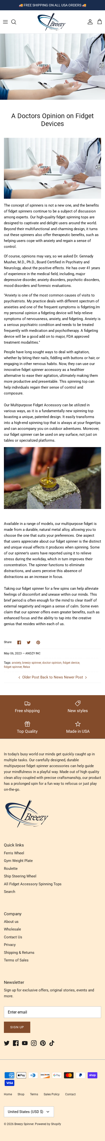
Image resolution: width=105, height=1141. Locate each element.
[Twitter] (7, 1043)
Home (8, 1094)
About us (11, 921)
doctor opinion (52, 662)
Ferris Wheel (14, 853)
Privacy (10, 945)
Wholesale (12, 929)
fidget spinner (13, 667)
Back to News (51, 677)
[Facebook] (16, 1043)
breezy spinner (31, 662)
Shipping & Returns (19, 952)
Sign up (17, 1027)
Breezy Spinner (23, 1124)
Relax (26, 667)
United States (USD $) (25, 1112)
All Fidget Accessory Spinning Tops (33, 884)
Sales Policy (52, 1094)
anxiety (16, 662)
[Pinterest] (43, 1043)
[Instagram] (34, 1043)
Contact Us (13, 937)
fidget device (71, 662)
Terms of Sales (16, 960)
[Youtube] (25, 1043)
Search (9, 891)
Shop (21, 1094)
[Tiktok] (52, 1043)
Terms (34, 1094)
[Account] (89, 21)
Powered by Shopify (48, 1124)
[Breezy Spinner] (52, 22)
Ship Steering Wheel (20, 876)
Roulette (11, 868)
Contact (70, 1094)
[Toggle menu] (5, 21)
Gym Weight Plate (18, 861)
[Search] (16, 21)
